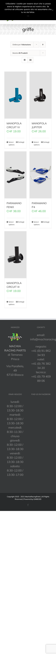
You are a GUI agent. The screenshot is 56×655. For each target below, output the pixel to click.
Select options (12, 143)
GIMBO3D (37, 499)
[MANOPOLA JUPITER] (41, 95)
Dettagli (21, 142)
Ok (28, 16)
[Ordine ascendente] (43, 44)
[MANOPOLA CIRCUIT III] (15, 254)
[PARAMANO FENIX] (15, 174)
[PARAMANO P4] (41, 174)
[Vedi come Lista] (30, 60)
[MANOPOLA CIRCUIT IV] (15, 95)
